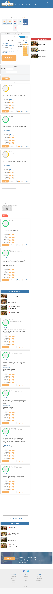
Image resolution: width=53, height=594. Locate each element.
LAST (21, 518)
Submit (4, 215)
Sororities (31, 5)
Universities (18, 5)
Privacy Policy (39, 580)
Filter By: (3, 69)
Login (42, 2)
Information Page (5, 43)
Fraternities (25, 5)
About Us (39, 576)
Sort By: (3, 72)
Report (27, 111)
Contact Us (48, 5)
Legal (39, 582)
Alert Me (6, 78)
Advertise (26, 576)
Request (42, 5)
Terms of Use (39, 578)
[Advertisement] (15, 505)
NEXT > (15, 518)
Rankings (37, 5)
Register (47, 2)
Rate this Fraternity (9, 58)
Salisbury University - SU (9, 45)
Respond (5, 111)
